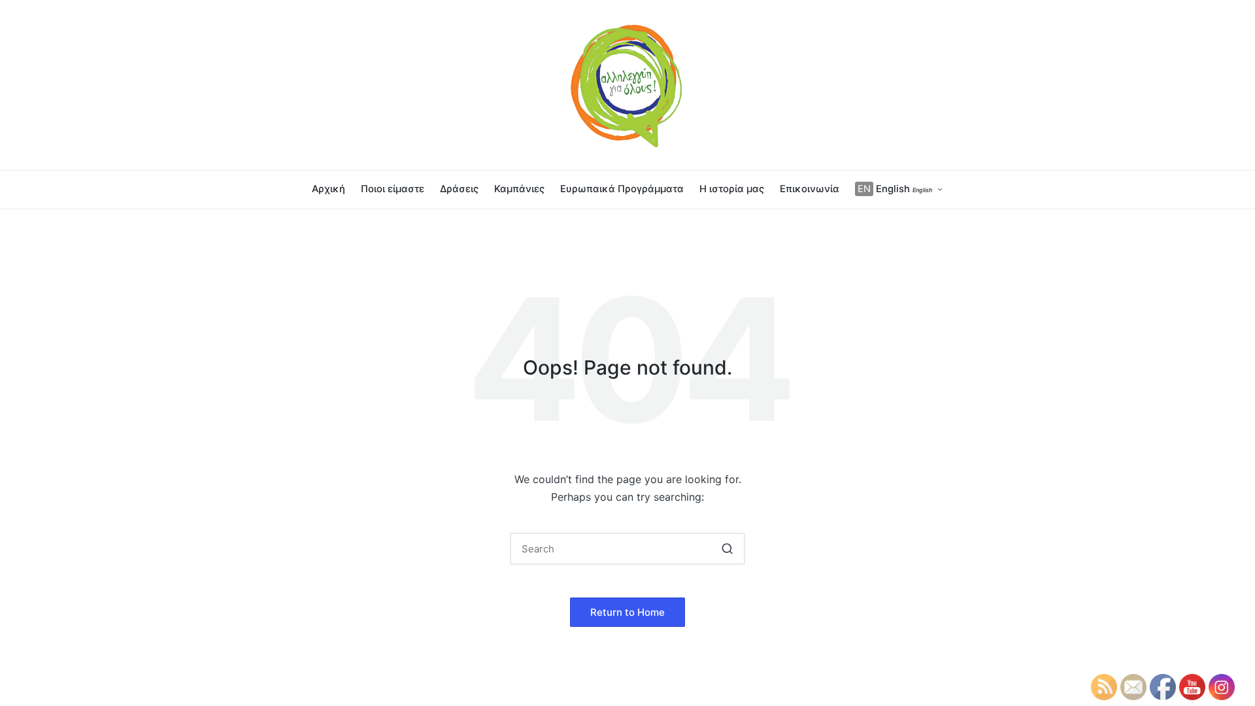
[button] (727, 549)
